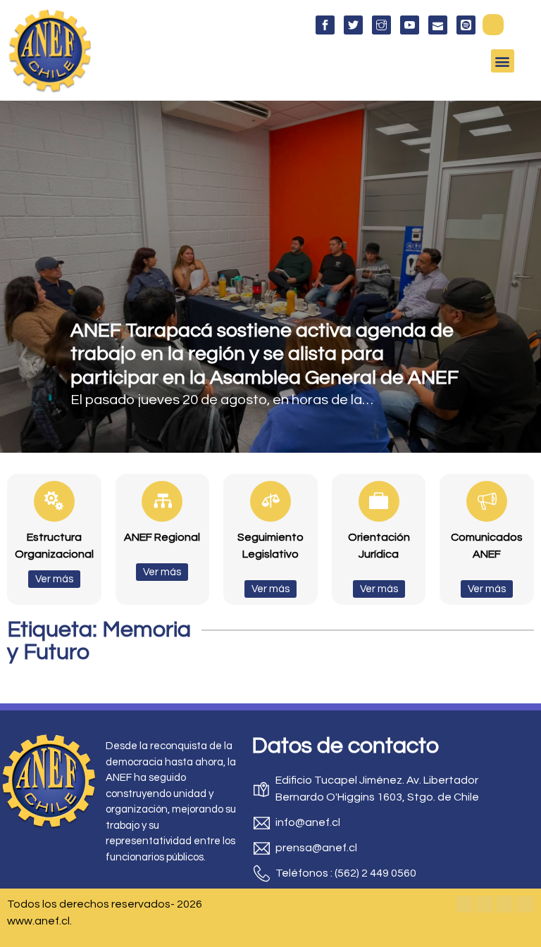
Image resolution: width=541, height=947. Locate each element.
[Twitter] (484, 904)
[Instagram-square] (505, 904)
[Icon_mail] (437, 25)
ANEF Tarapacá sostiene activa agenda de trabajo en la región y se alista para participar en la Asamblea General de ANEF (264, 354)
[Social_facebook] (325, 25)
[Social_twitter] (353, 25)
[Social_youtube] (409, 25)
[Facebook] (464, 904)
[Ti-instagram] (381, 25)
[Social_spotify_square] (465, 25)
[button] (493, 24)
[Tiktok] (525, 904)
